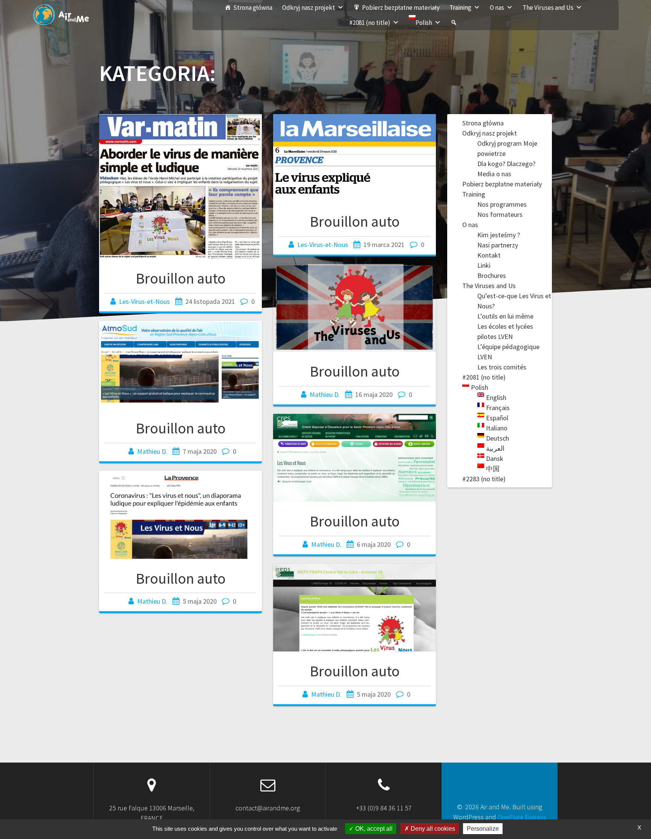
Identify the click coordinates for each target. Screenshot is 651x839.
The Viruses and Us (548, 7)
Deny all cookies (432, 828)
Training (460, 7)
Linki (484, 265)
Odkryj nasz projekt (308, 7)
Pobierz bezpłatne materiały (401, 7)
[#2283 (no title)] (454, 22)
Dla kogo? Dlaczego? (506, 163)
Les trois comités (501, 367)
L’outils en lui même (505, 316)
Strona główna (252, 7)
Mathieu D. (325, 394)
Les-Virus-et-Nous (144, 301)
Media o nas (494, 173)
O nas (497, 7)
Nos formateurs (500, 214)
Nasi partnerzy (497, 245)
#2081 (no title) (369, 22)
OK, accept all (373, 828)
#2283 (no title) (484, 478)
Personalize (483, 828)
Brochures (491, 275)
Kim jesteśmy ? (498, 234)
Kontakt (489, 255)
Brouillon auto (181, 278)
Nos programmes (502, 204)
